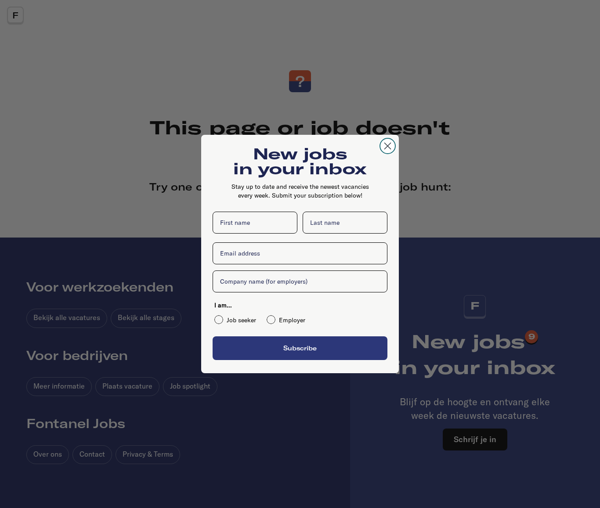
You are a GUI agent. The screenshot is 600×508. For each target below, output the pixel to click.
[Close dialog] (387, 146)
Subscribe (300, 348)
